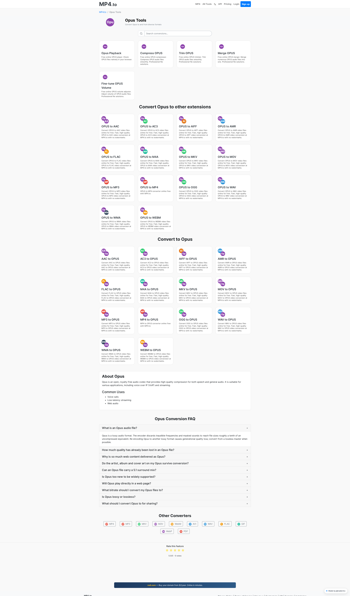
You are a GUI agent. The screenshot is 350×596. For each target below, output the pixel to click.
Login (236, 4)
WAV (208, 523)
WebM (176, 523)
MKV (142, 523)
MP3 (126, 523)
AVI (192, 523)
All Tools (207, 4)
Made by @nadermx (336, 591)
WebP (167, 531)
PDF (184, 531)
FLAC (225, 523)
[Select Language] (215, 4)
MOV (158, 523)
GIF (241, 523)
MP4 (197, 4)
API (220, 4)
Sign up (246, 4)
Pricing (227, 4)
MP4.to (102, 12)
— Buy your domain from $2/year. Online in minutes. (175, 585)
